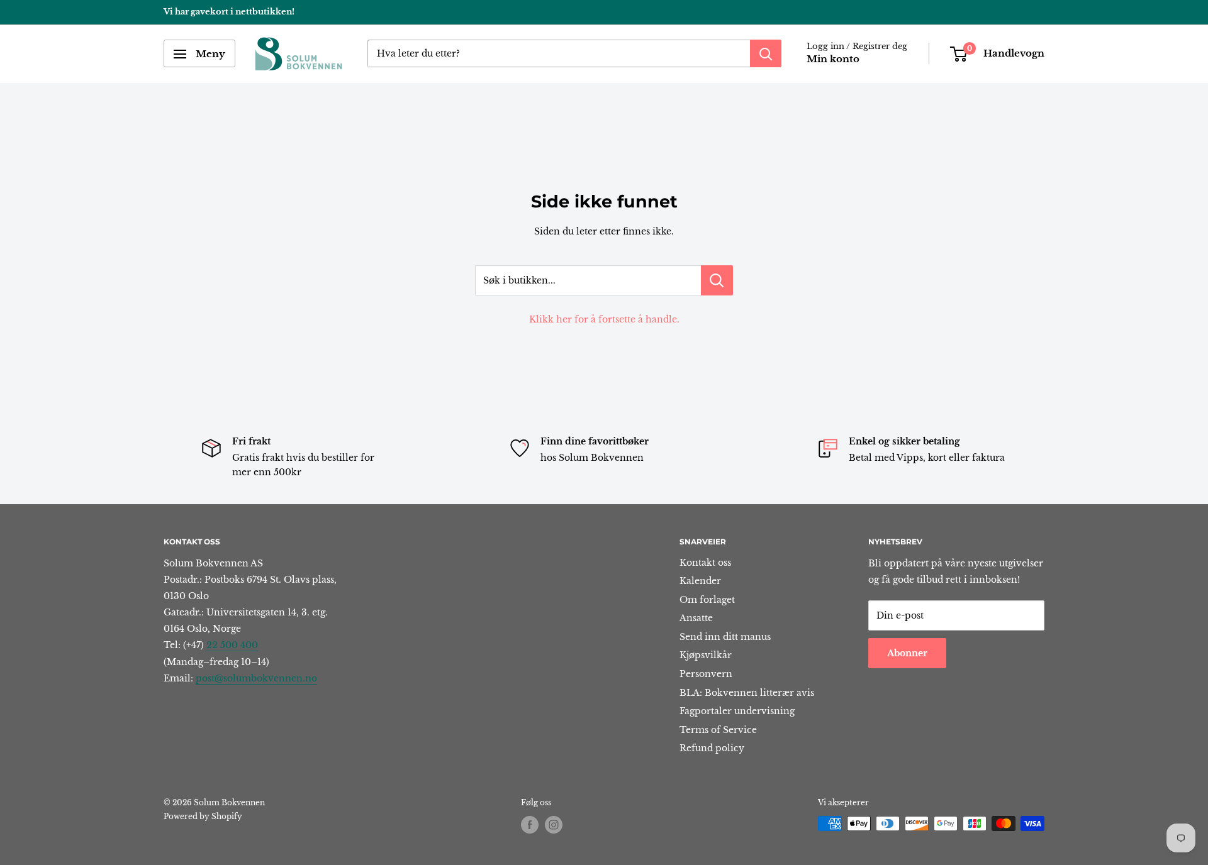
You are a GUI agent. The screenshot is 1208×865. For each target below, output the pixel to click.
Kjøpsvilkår (706, 655)
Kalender (700, 581)
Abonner (907, 653)
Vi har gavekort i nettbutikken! (229, 11)
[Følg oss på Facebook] (530, 825)
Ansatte (696, 618)
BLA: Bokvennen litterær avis (747, 692)
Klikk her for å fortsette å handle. (604, 319)
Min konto (833, 59)
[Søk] (765, 54)
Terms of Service (718, 730)
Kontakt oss (705, 562)
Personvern (706, 674)
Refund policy (712, 748)
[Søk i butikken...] (717, 280)
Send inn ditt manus (725, 636)
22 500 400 (232, 645)
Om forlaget (707, 599)
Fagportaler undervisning (737, 711)
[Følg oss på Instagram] (553, 825)
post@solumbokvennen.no (256, 678)
